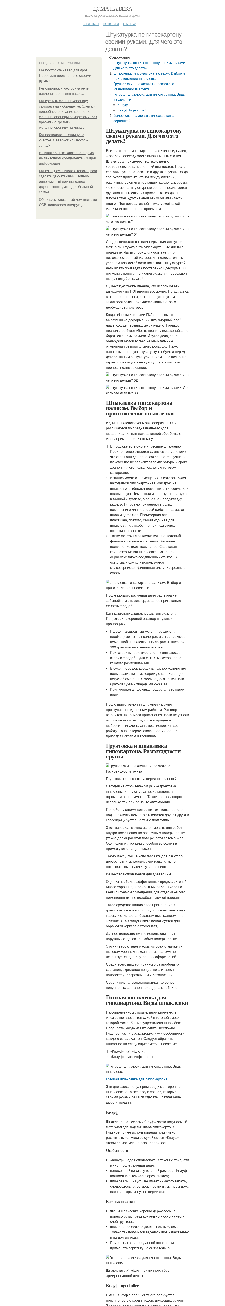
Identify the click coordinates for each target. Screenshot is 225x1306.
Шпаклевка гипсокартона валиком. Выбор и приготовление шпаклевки (149, 76)
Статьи (129, 23)
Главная (91, 23)
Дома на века (112, 8)
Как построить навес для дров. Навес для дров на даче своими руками (65, 75)
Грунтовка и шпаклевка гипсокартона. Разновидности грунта (144, 86)
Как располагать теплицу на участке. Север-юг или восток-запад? (63, 140)
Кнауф (123, 104)
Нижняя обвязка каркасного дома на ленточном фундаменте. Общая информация (67, 158)
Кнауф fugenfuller (131, 110)
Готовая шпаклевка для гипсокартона (136, 1078)
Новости (111, 23)
